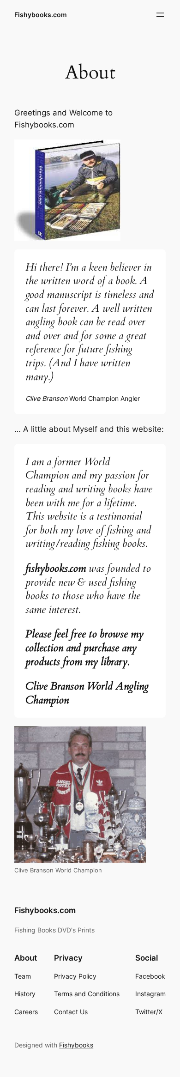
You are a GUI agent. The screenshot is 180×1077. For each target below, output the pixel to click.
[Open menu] (160, 14)
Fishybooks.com (40, 14)
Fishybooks (76, 1045)
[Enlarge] (108, 151)
